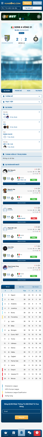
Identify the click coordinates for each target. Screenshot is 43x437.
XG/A (28, 90)
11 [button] (36, 317)
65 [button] (40, 317)
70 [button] (40, 308)
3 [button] (39, 227)
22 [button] (29, 304)
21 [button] (36, 352)
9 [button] (32, 299)
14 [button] (32, 330)
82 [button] (40, 295)
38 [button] (24, 295)
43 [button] (40, 348)
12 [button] (29, 343)
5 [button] (36, 169)
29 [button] (40, 374)
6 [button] (36, 188)
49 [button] (40, 334)
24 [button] (29, 295)
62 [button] (40, 330)
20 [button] (29, 312)
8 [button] (32, 304)
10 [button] (32, 295)
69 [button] (40, 312)
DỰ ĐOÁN (7, 90)
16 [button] (32, 308)
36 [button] (40, 356)
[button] (4, 17)
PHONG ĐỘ (18, 90)
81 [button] (40, 299)
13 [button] (29, 334)
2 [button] (39, 188)
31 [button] (40, 369)
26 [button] (36, 378)
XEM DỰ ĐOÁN (21, 183)
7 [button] (36, 246)
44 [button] (40, 339)
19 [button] (29, 317)
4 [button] (36, 295)
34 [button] (40, 365)
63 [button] (40, 326)
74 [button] (40, 304)
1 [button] (39, 169)
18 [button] (29, 308)
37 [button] (40, 352)
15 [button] (36, 334)
